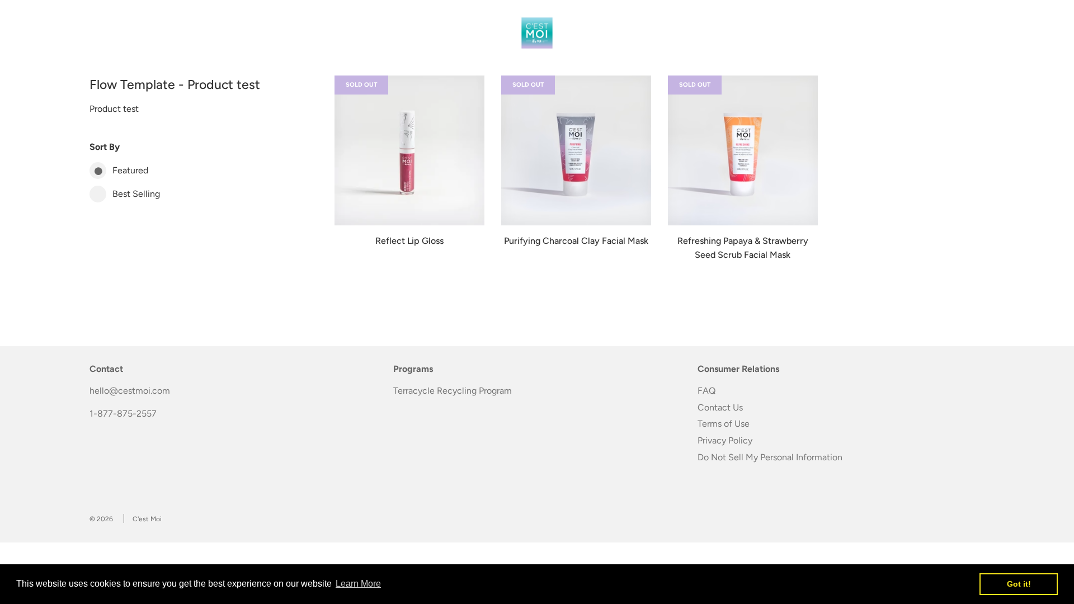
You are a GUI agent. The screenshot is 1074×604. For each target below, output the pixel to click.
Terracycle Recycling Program (452, 390)
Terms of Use (724, 423)
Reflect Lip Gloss (409, 240)
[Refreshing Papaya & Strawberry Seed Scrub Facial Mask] (743, 150)
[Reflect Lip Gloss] (409, 150)
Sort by (105, 146)
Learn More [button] (358, 583)
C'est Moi (147, 519)
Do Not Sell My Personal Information (770, 457)
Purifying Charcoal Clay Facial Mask (576, 240)
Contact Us (720, 407)
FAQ (706, 390)
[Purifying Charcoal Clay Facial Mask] (576, 150)
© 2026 (101, 519)
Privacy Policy (725, 440)
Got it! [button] (1019, 583)
